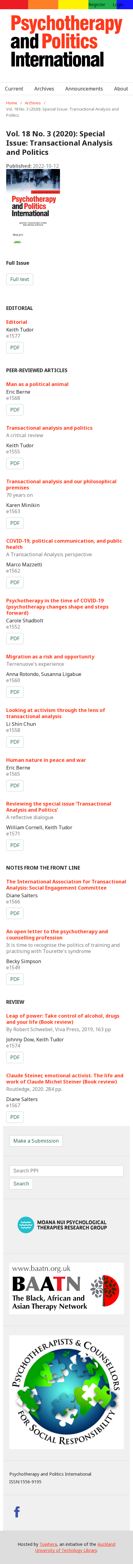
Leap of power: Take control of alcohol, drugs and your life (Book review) (62, 1022)
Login (118, 4)
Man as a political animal (37, 384)
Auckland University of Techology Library (75, 1547)
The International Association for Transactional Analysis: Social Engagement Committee (66, 884)
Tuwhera (48, 1544)
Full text (19, 279)
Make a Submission (36, 1140)
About (121, 88)
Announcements (84, 88)
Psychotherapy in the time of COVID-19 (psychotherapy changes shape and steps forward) (57, 606)
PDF (14, 347)
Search (21, 1183)
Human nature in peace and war (46, 760)
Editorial (16, 322)
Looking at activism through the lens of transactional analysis (55, 713)
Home (11, 103)
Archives (44, 88)
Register (96, 4)
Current (14, 88)
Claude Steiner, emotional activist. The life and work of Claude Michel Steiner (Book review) (64, 1082)
